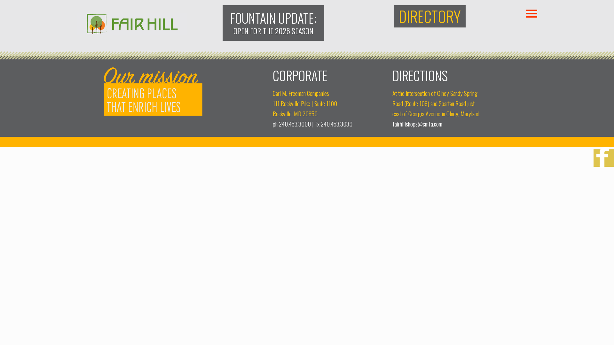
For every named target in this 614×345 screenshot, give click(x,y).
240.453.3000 (295, 123)
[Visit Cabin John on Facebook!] (604, 158)
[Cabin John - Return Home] (132, 32)
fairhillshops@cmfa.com (417, 123)
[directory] (430, 16)
